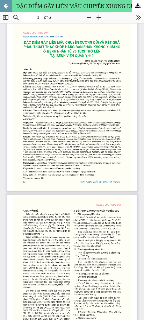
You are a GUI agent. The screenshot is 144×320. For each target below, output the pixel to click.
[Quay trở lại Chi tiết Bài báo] (6, 6)
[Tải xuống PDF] (138, 6)
